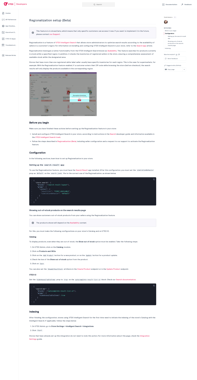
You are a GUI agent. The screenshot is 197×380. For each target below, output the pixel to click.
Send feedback (173, 59)
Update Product (113, 269)
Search (113, 134)
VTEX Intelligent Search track (48, 137)
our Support (55, 34)
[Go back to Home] (15, 4)
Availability (112, 51)
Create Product (84, 269)
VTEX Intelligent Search (66, 42)
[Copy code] (154, 179)
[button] (177, 55)
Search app (141, 46)
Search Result (82, 170)
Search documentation (126, 279)
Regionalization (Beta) (66, 141)
